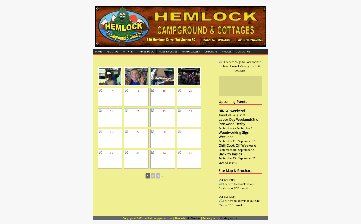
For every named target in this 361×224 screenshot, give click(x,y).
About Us (112, 51)
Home (98, 51)
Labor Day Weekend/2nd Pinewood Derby (238, 121)
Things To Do (146, 51)
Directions (211, 51)
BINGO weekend (232, 111)
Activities (128, 51)
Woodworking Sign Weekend (234, 134)
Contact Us (243, 51)
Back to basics (230, 154)
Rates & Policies (168, 51)
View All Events (228, 162)
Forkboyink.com (229, 218)
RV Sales (226, 51)
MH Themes (193, 218)
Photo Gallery (191, 51)
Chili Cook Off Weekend (237, 145)
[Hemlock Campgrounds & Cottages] (180, 45)
